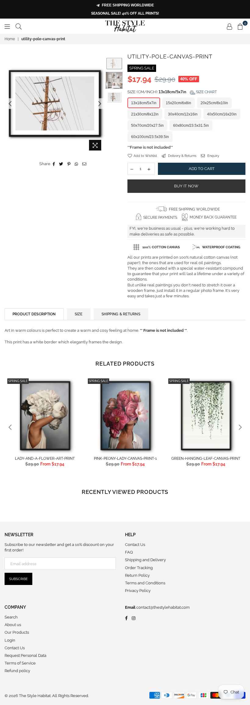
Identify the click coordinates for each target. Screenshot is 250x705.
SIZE (79, 314)
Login (10, 640)
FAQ (129, 552)
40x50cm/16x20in (222, 114)
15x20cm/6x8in (178, 103)
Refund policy (17, 670)
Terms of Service (20, 663)
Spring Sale (18, 381)
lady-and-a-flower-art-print (45, 458)
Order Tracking (139, 567)
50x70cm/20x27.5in (147, 125)
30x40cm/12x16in (183, 114)
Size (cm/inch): (172, 92)
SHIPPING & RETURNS (121, 314)
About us (13, 624)
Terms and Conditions (145, 583)
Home (10, 39)
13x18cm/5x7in (143, 103)
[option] (55, 103)
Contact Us (135, 544)
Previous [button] (10, 103)
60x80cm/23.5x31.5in (191, 125)
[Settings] (229, 26)
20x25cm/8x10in (214, 103)
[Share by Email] (84, 164)
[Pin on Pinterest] (69, 164)
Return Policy (137, 575)
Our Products (17, 632)
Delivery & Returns (181, 156)
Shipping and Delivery (145, 560)
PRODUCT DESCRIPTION (34, 314)
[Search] (18, 26)
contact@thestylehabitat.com (162, 607)
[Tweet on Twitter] (61, 164)
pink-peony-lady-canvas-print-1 (125, 458)
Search (11, 617)
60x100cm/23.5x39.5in (150, 137)
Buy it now (186, 186)
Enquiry (212, 156)
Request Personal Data (25, 655)
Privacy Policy (138, 590)
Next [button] (99, 103)
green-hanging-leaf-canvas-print (205, 458)
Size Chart (206, 92)
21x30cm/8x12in (145, 114)
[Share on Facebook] (54, 164)
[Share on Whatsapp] (76, 164)
